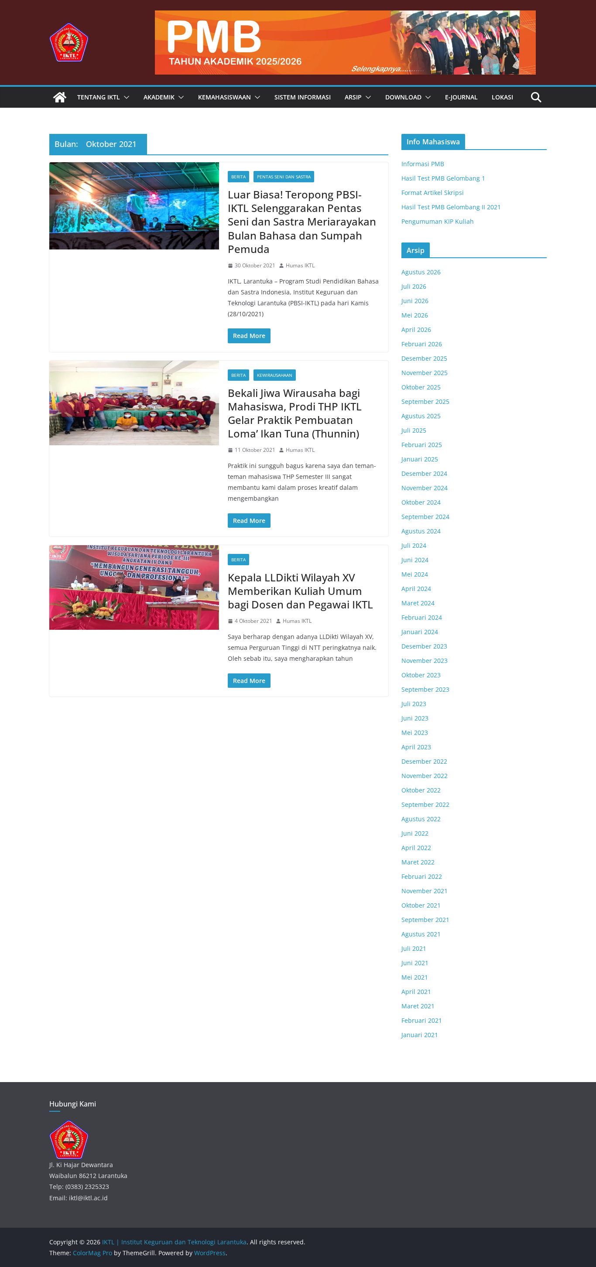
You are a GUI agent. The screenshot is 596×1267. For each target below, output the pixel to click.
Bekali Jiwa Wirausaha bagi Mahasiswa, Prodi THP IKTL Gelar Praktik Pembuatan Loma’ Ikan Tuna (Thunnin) (295, 413)
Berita (238, 177)
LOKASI (502, 97)
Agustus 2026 (421, 272)
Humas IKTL (300, 265)
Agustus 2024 (421, 531)
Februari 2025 (421, 445)
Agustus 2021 (421, 934)
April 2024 (416, 588)
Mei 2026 (414, 315)
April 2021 (416, 991)
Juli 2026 (413, 286)
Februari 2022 (421, 876)
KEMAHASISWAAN (224, 97)
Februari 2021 (421, 1020)
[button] (125, 97)
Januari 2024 (419, 632)
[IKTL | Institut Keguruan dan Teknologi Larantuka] (59, 97)
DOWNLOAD (403, 97)
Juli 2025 (413, 430)
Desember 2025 (424, 358)
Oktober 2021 (421, 905)
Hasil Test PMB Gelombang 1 (443, 178)
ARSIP (353, 97)
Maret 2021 (418, 1006)
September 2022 (425, 804)
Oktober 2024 (421, 502)
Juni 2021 (414, 963)
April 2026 (416, 329)
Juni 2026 (414, 301)
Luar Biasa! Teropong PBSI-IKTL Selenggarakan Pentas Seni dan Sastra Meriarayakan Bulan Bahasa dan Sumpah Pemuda (302, 221)
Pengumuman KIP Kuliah (437, 221)
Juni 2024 (414, 560)
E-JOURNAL (461, 97)
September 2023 (425, 689)
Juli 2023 (413, 704)
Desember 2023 (424, 646)
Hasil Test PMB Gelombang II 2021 (451, 207)
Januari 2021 (419, 1035)
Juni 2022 (414, 833)
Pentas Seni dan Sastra (284, 177)
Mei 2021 (414, 977)
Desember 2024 (424, 473)
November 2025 (424, 373)
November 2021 (424, 891)
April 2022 (416, 848)
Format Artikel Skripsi (432, 192)
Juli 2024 (413, 545)
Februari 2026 (421, 344)
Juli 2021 (413, 948)
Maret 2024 (418, 603)
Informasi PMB (422, 164)
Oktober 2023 (421, 675)
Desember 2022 (424, 761)
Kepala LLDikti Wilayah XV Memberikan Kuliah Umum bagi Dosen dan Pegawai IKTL (300, 590)
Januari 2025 (419, 459)
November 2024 (424, 488)
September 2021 (425, 919)
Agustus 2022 (421, 819)
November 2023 (424, 660)
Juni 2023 (414, 718)
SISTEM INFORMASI (302, 97)
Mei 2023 (414, 732)
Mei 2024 (414, 574)
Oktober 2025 (421, 387)
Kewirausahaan (274, 375)
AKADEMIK (159, 97)
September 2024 (425, 516)
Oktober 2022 (421, 790)
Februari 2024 (421, 617)
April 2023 (416, 747)
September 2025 (425, 401)
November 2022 (424, 776)
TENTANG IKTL (98, 97)
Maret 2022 (418, 862)
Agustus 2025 (421, 416)
